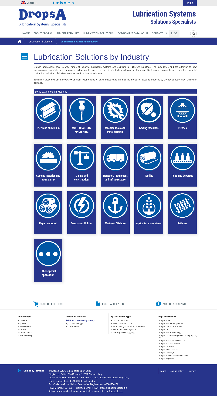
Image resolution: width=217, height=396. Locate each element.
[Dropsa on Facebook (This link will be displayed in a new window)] (53, 2)
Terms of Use (116, 391)
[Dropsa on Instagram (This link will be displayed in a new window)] (69, 2)
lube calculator (113, 304)
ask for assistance (175, 304)
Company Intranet (34, 370)
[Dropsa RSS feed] (72, 2)
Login (190, 2)
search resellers (51, 304)
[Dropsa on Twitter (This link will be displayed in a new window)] (57, 2)
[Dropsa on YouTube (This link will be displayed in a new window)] (65, 2)
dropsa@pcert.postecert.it (113, 387)
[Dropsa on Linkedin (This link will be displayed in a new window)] (61, 2)
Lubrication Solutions (41, 41)
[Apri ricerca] (193, 33)
